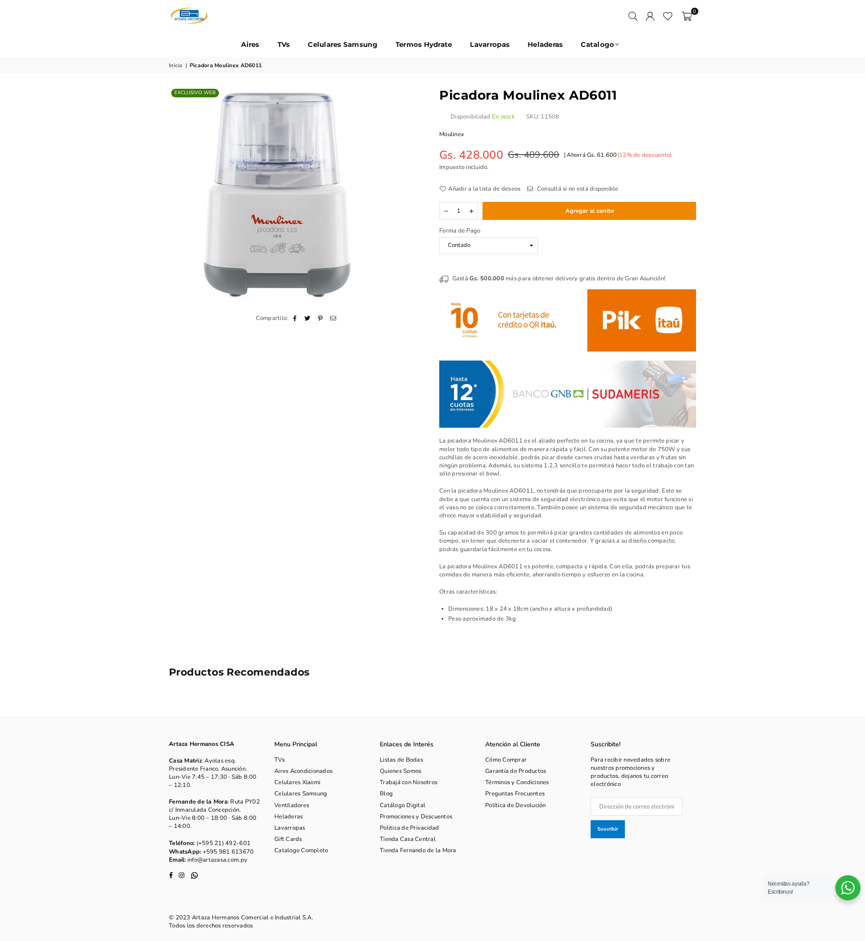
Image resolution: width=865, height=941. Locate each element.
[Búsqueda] (633, 16)
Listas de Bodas (401, 760)
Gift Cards (288, 839)
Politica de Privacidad (409, 828)
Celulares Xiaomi (297, 782)
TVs (284, 44)
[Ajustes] (650, 16)
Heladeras (545, 44)
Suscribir (607, 829)
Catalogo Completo (301, 850)
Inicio (176, 65)
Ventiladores (291, 805)
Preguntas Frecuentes (515, 794)
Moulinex (451, 134)
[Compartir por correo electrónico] (333, 318)
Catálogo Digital (402, 805)
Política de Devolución (515, 805)
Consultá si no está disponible (577, 189)
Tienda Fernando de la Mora (418, 850)
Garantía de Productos (515, 771)
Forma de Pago (459, 231)
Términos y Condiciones (517, 782)
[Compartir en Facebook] (295, 318)
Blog (386, 794)
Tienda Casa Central (408, 839)
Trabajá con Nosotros (408, 782)
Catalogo (597, 44)
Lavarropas (490, 44)
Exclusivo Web (195, 92)
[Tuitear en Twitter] (308, 318)
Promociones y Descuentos (416, 817)
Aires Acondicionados (303, 771)
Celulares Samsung (342, 44)
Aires (250, 44)
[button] (687, 16)
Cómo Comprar (506, 760)
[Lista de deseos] (668, 16)
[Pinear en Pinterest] (320, 318)
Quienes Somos (400, 771)
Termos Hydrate (424, 44)
